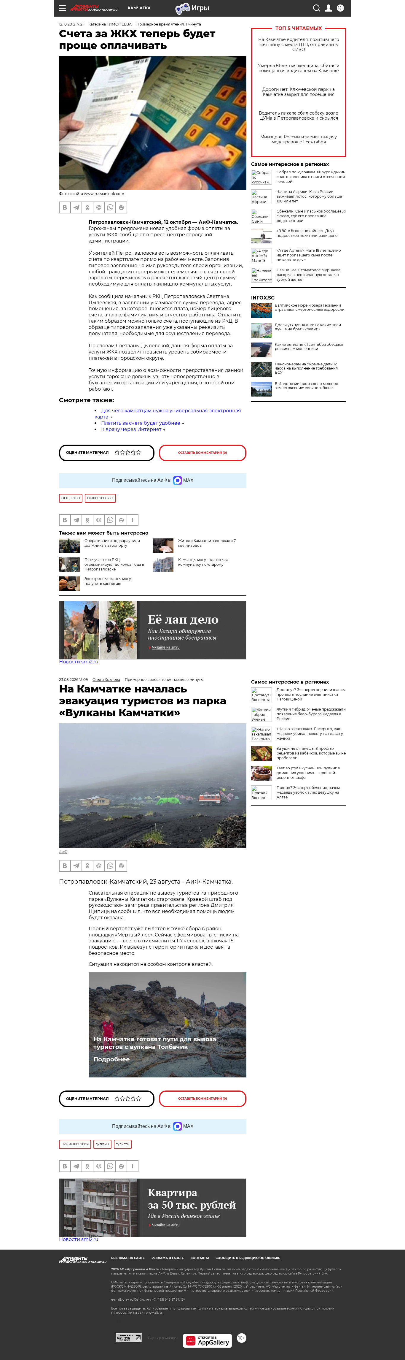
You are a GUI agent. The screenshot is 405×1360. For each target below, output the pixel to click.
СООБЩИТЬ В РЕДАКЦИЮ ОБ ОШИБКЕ (248, 1258)
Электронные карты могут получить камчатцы (108, 581)
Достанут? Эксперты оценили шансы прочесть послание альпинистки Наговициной (311, 694)
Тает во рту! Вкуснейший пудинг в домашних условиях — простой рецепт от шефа (308, 773)
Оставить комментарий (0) (202, 453)
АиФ (63, 851)
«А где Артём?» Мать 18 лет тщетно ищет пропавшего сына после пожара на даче (309, 255)
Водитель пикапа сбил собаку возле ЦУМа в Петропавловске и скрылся (298, 116)
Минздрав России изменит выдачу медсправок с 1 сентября (298, 139)
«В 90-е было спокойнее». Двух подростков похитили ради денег (308, 233)
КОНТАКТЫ (200, 1258)
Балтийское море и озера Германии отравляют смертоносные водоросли (310, 307)
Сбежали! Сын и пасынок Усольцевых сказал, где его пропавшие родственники (311, 216)
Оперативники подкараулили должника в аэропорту (112, 543)
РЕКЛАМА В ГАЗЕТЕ (168, 1258)
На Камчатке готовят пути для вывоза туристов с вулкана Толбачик (154, 1043)
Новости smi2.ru (78, 662)
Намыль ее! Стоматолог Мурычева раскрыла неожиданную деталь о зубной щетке (308, 275)
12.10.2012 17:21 (71, 24)
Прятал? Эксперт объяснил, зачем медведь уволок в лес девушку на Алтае (308, 792)
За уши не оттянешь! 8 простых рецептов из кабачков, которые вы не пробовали (311, 753)
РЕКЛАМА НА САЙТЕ (128, 1258)
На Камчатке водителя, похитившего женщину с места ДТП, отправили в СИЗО (298, 44)
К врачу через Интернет (131, 429)
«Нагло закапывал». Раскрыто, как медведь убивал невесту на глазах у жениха (310, 734)
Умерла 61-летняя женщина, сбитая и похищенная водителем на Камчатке (298, 68)
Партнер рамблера (162, 1338)
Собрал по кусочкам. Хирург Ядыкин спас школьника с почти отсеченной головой (311, 177)
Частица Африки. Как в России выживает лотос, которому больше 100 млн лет (309, 196)
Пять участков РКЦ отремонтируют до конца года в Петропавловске (114, 564)
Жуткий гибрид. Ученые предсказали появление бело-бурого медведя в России (311, 714)
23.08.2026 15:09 (73, 679)
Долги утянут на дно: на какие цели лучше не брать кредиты (308, 327)
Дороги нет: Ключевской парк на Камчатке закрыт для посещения (298, 92)
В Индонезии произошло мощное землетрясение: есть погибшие (306, 386)
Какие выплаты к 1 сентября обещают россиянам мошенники (309, 347)
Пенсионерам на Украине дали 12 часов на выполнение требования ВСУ (306, 368)
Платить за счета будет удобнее (140, 423)
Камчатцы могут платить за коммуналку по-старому (203, 562)
